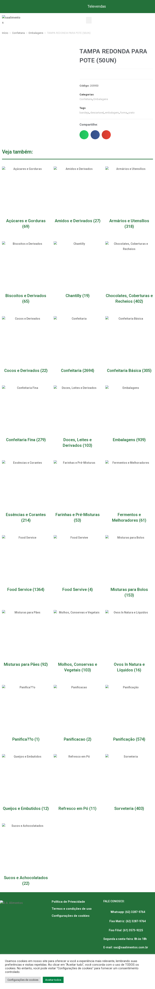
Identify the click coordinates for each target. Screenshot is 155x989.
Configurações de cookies (70, 916)
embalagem (112, 112)
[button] (89, 20)
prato (131, 112)
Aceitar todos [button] (53, 979)
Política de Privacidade (68, 901)
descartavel (97, 112)
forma (123, 112)
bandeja (84, 112)
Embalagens (36, 32)
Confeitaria (18, 32)
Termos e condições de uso (72, 909)
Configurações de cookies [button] (22, 979)
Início (5, 32)
